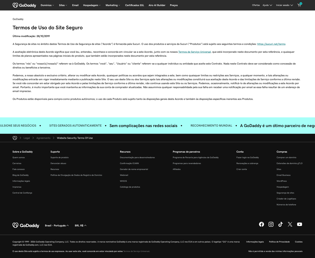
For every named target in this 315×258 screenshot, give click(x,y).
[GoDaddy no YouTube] (300, 226)
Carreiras (16, 163)
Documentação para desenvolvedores (137, 157)
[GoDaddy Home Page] (26, 225)
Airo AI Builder (157, 5)
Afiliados (177, 169)
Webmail (124, 175)
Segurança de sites (285, 193)
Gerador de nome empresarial (134, 169)
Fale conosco (18, 169)
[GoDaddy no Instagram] (271, 226)
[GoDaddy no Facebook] (261, 226)
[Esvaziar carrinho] (299, 5)
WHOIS (123, 181)
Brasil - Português (55, 225)
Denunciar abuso (58, 163)
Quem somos (18, 157)
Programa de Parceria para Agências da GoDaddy (196, 157)
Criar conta (241, 169)
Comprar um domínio (286, 157)
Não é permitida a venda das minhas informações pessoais (275, 251)
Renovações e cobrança (247, 163)
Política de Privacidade (279, 242)
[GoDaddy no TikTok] (281, 226)
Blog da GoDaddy (20, 175)
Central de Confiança (22, 193)
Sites (279, 169)
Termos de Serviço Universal (194, 51)
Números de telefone (286, 204)
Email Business (284, 175)
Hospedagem (283, 187)
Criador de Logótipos (286, 199)
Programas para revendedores (187, 163)
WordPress (282, 181)
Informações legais (21, 181)
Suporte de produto (60, 157)
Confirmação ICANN (129, 163)
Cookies (299, 242)
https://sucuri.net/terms (271, 44)
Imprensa (16, 187)
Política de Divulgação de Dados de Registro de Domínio (76, 175)
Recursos (55, 169)
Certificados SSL (134, 5)
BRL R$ (79, 225)
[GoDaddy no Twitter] (290, 226)
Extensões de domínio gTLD (290, 163)
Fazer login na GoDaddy (247, 157)
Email (75, 5)
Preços (174, 5)
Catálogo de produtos (130, 187)
